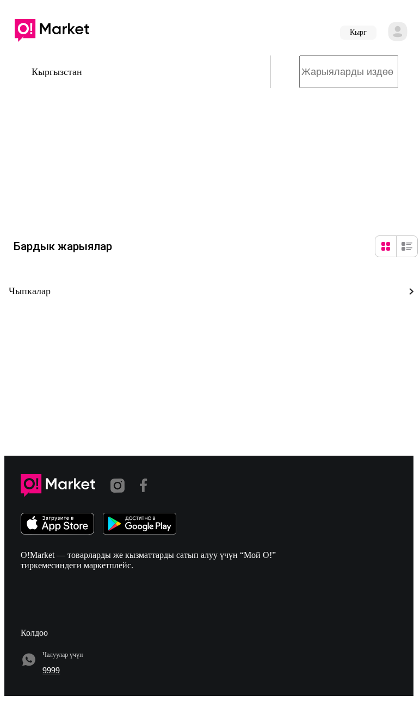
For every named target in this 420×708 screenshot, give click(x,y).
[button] (52, 32)
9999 (51, 670)
